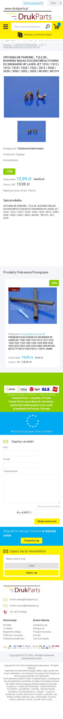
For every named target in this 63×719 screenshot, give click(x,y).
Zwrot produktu (41, 638)
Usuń (31, 565)
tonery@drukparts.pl (28, 605)
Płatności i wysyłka (13, 635)
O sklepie (7, 628)
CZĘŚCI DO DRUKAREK (25, 45)
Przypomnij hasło (42, 631)
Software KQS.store (31, 658)
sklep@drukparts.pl (27, 599)
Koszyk (37, 635)
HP (42, 45)
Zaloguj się (38, 628)
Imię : (5, 447)
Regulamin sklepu (12, 631)
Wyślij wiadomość (47, 521)
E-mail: (6, 459)
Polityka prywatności (13, 638)
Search (48, 27)
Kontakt (7, 625)
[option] (31, 97)
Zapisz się (31, 572)
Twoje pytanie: (10, 471)
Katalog (7, 45)
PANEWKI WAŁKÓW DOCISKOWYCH (21, 47)
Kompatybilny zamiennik (32, 334)
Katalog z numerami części (38, 34)
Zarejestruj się (31, 540)
